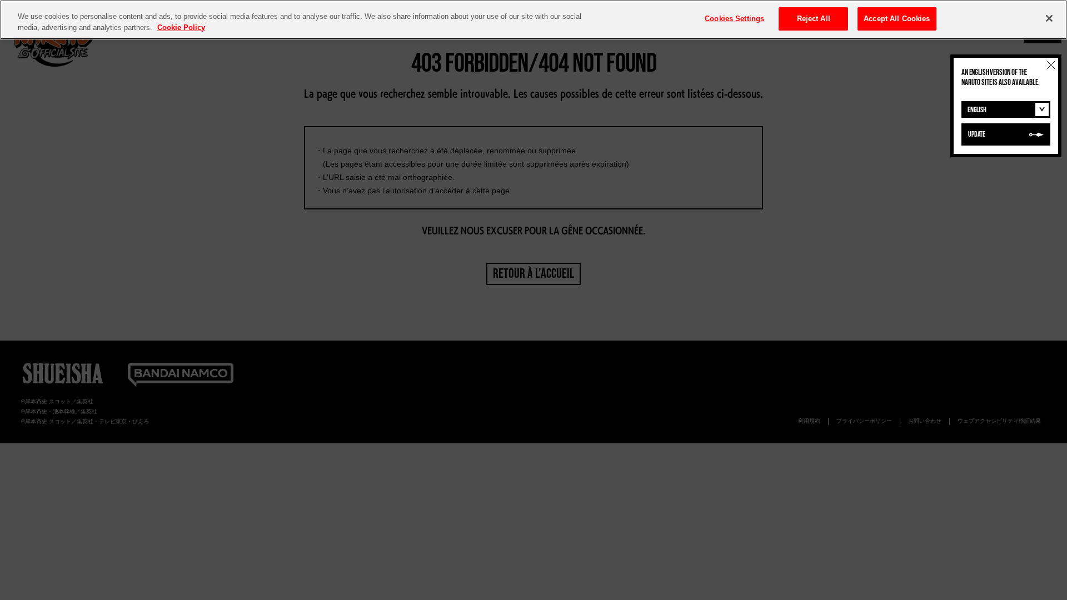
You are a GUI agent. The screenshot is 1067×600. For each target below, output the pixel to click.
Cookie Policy (181, 27)
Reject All (813, 18)
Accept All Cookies (897, 18)
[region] (533, 19)
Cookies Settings (734, 18)
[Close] (1049, 18)
